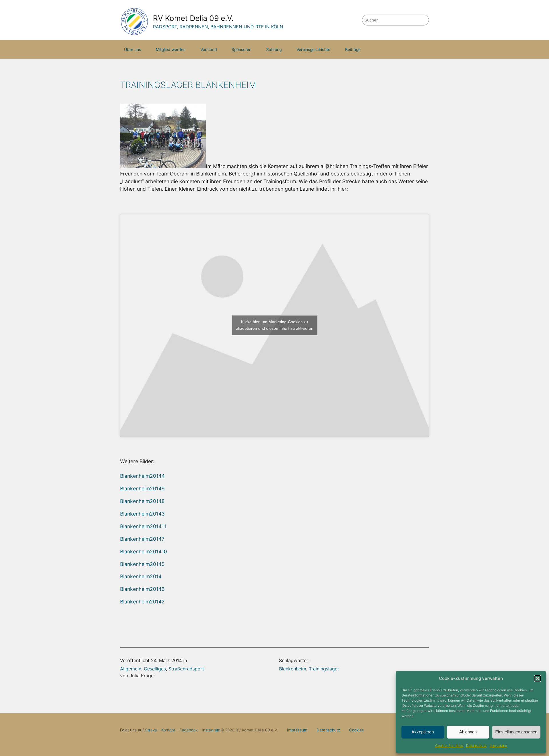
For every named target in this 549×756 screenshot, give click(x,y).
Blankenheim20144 (142, 476)
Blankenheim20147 (142, 539)
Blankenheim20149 (142, 488)
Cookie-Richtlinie (449, 745)
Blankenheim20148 (142, 501)
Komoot (168, 730)
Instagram (211, 730)
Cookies (356, 730)
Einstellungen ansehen (516, 731)
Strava (151, 730)
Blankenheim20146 (142, 589)
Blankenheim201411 (143, 526)
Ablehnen (468, 731)
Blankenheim (292, 669)
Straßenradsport (186, 669)
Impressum (498, 745)
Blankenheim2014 (141, 576)
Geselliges (155, 669)
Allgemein (130, 669)
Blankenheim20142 (142, 602)
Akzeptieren (422, 731)
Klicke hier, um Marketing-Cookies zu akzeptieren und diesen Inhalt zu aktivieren (274, 325)
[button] (537, 678)
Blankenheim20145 (142, 564)
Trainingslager (324, 669)
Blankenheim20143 (142, 514)
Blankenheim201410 (143, 551)
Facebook (189, 730)
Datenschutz (476, 745)
